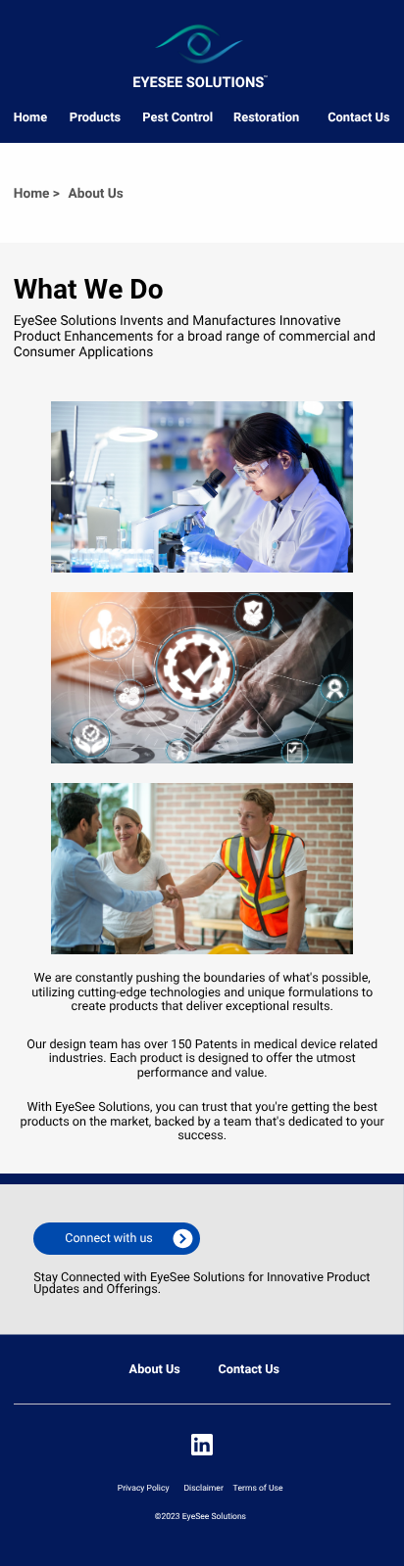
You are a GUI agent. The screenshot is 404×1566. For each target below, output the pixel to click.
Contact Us (358, 118)
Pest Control (177, 118)
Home (30, 118)
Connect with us (108, 1238)
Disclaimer (204, 1489)
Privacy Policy (144, 1489)
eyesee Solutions (198, 82)
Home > (37, 194)
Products (95, 118)
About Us (154, 1369)
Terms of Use (257, 1489)
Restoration (266, 118)
